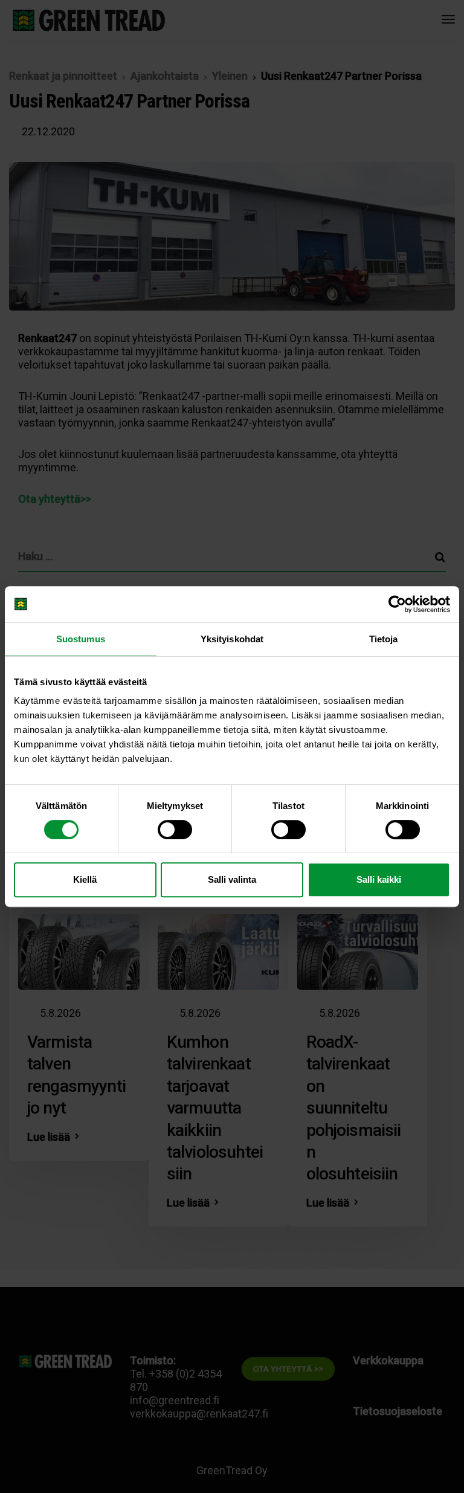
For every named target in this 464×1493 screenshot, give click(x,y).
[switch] (175, 829)
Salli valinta (232, 879)
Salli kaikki (378, 879)
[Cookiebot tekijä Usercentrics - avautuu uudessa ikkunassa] (397, 604)
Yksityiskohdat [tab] (232, 639)
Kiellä (85, 879)
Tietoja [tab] (383, 639)
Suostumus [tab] (80, 639)
